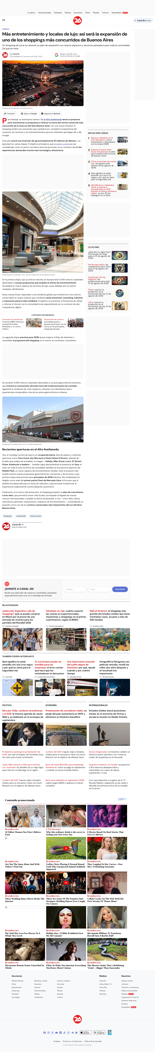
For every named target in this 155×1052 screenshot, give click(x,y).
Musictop (102, 994)
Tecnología (16, 997)
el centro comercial (63, 144)
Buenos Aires (35, 516)
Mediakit (127, 994)
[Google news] (76, 1033)
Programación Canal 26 (130, 997)
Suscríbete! (120, 589)
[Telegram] (72, 1033)
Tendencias (38, 997)
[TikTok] (64, 1033)
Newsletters (128, 1007)
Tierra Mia (103, 987)
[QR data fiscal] (110, 1034)
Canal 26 (16, 54)
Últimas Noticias (17, 981)
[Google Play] (99, 1032)
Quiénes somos (127, 981)
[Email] (22, 525)
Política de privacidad (129, 991)
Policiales (15, 994)
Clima (14, 984)
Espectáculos (17, 987)
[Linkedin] (60, 1033)
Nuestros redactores (129, 1001)
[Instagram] (48, 1033)
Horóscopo (16, 991)
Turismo (60, 997)
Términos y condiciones (130, 987)
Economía (51, 705)
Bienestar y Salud (40, 981)
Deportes (37, 984)
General (6, 29)
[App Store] (86, 1032)
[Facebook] (44, 1033)
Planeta (60, 991)
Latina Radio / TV (105, 984)
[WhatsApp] (68, 1033)
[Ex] (52, 1033)
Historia (60, 987)
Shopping (8, 516)
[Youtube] (56, 1033)
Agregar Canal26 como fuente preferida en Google (70, 55)
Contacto (124, 984)
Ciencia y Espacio (63, 981)
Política (7, 705)
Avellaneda (21, 516)
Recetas (60, 994)
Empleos (124, 1004)
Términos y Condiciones (72, 1041)
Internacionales (98, 705)
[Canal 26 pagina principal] (77, 24)
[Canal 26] (78, 1019)
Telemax (102, 991)
